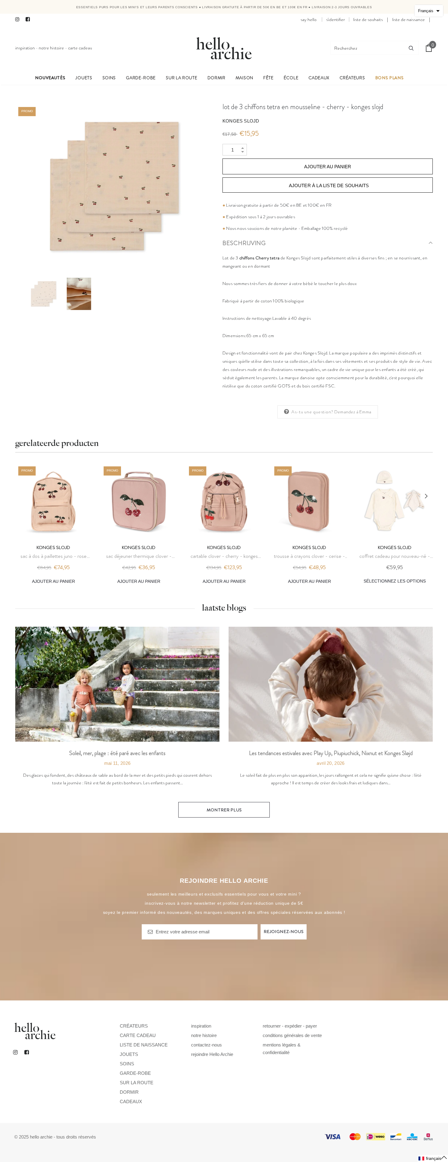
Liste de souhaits (368, 19)
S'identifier (335, 19)
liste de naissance (408, 19)
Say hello (308, 19)
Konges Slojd (240, 120)
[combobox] (367, 48)
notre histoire (51, 48)
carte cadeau (80, 48)
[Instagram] (19, 19)
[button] (433, 1158)
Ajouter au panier (53, 581)
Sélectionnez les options (395, 581)
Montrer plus (224, 810)
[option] (114, 186)
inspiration (25, 48)
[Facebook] (29, 19)
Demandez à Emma (352, 411)
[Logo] (224, 48)
